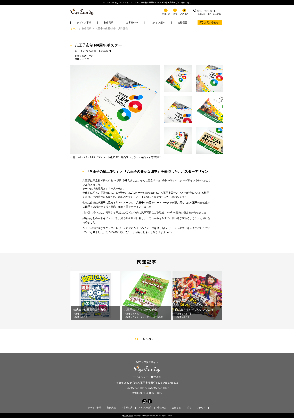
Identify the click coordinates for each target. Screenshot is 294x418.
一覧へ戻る (147, 339)
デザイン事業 (84, 22)
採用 (189, 407)
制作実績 (108, 22)
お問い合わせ (211, 22)
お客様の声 (132, 22)
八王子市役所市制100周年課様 (112, 28)
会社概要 (182, 22)
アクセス (201, 407)
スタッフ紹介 (158, 22)
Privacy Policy (128, 415)
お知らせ (176, 407)
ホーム (74, 28)
